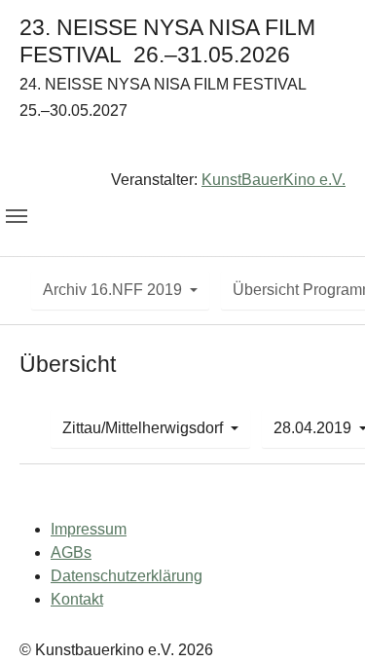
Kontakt (77, 599)
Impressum (89, 529)
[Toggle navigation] (16, 216)
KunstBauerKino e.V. (273, 179)
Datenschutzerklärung (126, 576)
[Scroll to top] (322, 619)
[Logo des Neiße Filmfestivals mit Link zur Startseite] (182, 149)
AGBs (71, 552)
